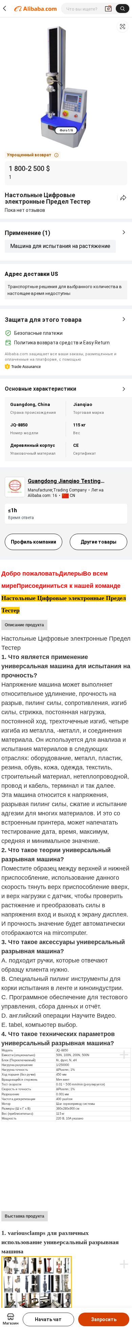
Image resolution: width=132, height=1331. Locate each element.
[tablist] (66, 130)
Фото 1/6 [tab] (66, 130)
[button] (122, 26)
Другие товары (98, 542)
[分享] (123, 198)
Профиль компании (33, 542)
